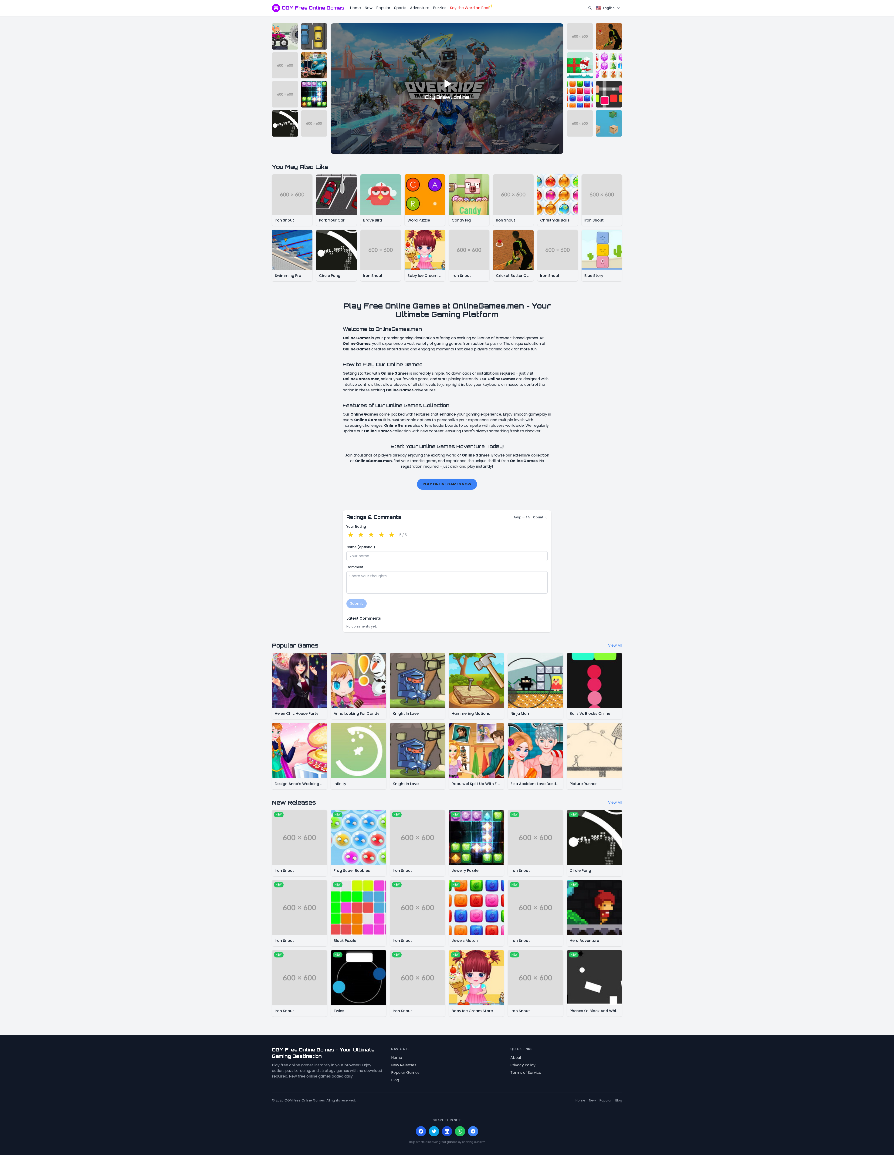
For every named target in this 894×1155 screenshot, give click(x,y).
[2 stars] (361, 535)
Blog (395, 1080)
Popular (383, 7)
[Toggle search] (590, 8)
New (368, 7)
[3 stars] (371, 535)
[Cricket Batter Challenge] (609, 36)
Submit (356, 603)
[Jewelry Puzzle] (314, 94)
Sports (400, 7)
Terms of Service (525, 1072)
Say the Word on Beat (470, 7)
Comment (354, 567)
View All (615, 645)
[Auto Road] (314, 36)
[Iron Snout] (285, 65)
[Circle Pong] (285, 123)
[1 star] (350, 535)
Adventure (419, 7)
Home (355, 7)
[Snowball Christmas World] (580, 65)
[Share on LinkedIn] (447, 1131)
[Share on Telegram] (473, 1131)
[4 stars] (381, 535)
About (516, 1057)
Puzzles (439, 7)
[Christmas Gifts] (609, 65)
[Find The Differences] (314, 65)
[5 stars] (391, 535)
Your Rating (356, 526)
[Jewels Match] (580, 94)
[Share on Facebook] (421, 1131)
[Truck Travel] (285, 36)
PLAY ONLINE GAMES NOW (447, 484)
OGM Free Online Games (313, 8)
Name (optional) (360, 547)
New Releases (403, 1065)
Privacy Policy (522, 1065)
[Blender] (609, 94)
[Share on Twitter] (434, 1131)
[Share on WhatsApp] (460, 1131)
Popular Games (405, 1072)
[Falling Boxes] (609, 123)
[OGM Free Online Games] (276, 8)
